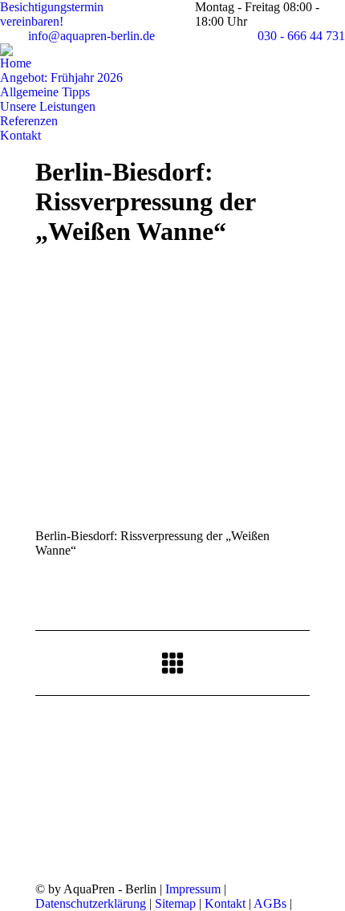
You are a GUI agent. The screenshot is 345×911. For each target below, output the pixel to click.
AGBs (272, 903)
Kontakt (227, 903)
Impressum (194, 889)
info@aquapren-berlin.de (91, 36)
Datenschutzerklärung (90, 903)
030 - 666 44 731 (301, 36)
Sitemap (177, 903)
